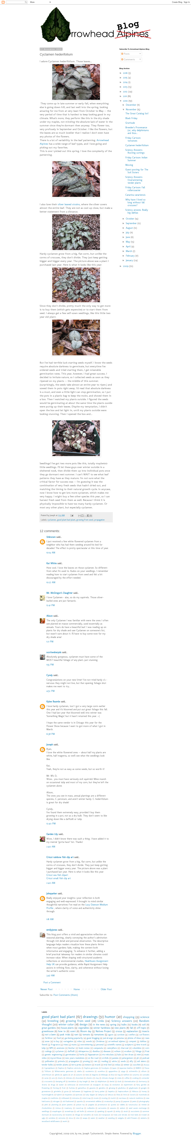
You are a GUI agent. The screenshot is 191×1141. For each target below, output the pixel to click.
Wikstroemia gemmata (64, 1071)
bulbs (124, 1024)
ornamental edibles (93, 1101)
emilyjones (51, 929)
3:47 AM (50, 975)
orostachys (108, 1101)
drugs (53, 1085)
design (84, 1024)
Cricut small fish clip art (58, 878)
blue (112, 1075)
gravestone (46, 1091)
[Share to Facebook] (88, 515)
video (79, 1041)
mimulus (75, 1098)
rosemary (68, 1108)
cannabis (145, 1075)
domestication (130, 1081)
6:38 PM (50, 734)
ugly (43, 1118)
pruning (86, 1061)
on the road (93, 1058)
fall (131, 1027)
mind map (86, 1098)
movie (96, 1098)
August (130, 227)
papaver (126, 1101)
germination (71, 1054)
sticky (118, 1111)
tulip (44, 1048)
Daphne (61, 1068)
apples (65, 1075)
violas (117, 1064)
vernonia (61, 1118)
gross (66, 1091)
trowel (144, 1115)
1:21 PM (49, 641)
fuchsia (72, 1088)
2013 (125, 86)
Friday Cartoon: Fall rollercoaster (135, 189)
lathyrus (101, 1095)
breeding (52, 1021)
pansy (118, 1101)
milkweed (65, 1098)
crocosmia (48, 1081)
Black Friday (131, 118)
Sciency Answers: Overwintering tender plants (134, 180)
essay (106, 1085)
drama (44, 1085)
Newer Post (46, 989)
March (129, 251)
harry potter (100, 1091)
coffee (126, 1078)
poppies (91, 1105)
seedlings (45, 1111)
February (130, 255)
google (144, 1088)
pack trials (65, 1034)
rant (76, 1034)
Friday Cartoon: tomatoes (133, 139)
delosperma (83, 1051)
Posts (126, 53)
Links (101, 1021)
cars (53, 1078)
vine (77, 1118)
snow (47, 1041)
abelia (79, 1071)
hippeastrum (93, 1054)
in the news (99, 1024)
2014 (125, 82)
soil (144, 1024)
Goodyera (105, 1068)
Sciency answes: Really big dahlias (136, 211)
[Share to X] (85, 515)
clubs (119, 1078)
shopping (128, 1017)
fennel (44, 1044)
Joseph (49, 744)
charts (60, 1078)
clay (97, 1078)
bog (119, 1075)
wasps (85, 1118)
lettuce (110, 1095)
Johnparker (51, 893)
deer (92, 1081)
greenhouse (48, 1031)
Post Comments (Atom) (65, 995)
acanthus (101, 1071)
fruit (64, 1088)
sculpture (129, 1044)
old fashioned (68, 1101)
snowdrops (69, 1111)
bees (87, 1075)
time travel (141, 1044)
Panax (147, 1068)
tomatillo (87, 1115)
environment (84, 1085)
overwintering (86, 1044)
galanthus (82, 1088)
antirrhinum (46, 1075)
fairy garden (141, 1085)
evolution (116, 1085)
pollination (49, 1061)
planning (54, 1105)
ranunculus (133, 1105)
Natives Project (103, 1031)
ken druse (129, 1054)
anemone (60, 1048)
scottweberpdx (53, 652)
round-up (79, 1108)
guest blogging (93, 1038)
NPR (51, 1048)
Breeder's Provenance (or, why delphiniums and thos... (137, 130)
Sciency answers (121, 1021)
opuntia (80, 1101)
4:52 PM (50, 691)
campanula (98, 1048)
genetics (102, 1088)
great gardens (49, 1027)
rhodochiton (47, 1108)
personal (100, 1044)
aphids (57, 1075)
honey (144, 1091)
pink (46, 1105)
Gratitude (130, 122)
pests (134, 1101)
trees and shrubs (120, 1115)
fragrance (55, 1044)
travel (97, 1064)
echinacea (71, 1085)
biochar (71, 1048)
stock (126, 1111)
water (93, 1118)
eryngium (97, 1085)
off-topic (141, 1027)
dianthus (96, 1051)
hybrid (59, 1095)
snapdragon (56, 1111)
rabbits (122, 1105)
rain (95, 1061)
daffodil (71, 1051)
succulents (135, 1111)
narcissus (122, 1098)
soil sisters (141, 1061)
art (72, 1075)
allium (144, 1071)
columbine (136, 1048)
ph (138, 1058)
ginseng (112, 1088)
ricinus (58, 1108)
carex (46, 1078)
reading (104, 1061)
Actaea (146, 1065)
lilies (118, 1095)
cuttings (48, 1051)
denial (112, 1081)
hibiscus (135, 1091)
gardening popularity (74, 1038)
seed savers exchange (138, 1108)
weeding (111, 1118)
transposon (105, 1115)
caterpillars (112, 1048)
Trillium (47, 1071)
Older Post (106, 989)
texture (88, 1064)
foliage (138, 1051)
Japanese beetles (126, 1068)
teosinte (69, 1115)
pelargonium (127, 1058)
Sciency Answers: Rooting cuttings (135, 151)
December (131, 104)
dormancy (143, 1081)
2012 (125, 91)
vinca (71, 1118)
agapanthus (112, 1071)
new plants (120, 1027)
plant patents (67, 1105)
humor (110, 1016)
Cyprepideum (49, 1068)
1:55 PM (50, 664)
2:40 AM (50, 846)
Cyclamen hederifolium (137, 145)
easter (61, 1085)
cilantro (89, 1078)
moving (104, 1098)
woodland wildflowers (51, 1121)
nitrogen (56, 1101)
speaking (100, 1111)
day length (83, 1081)
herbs (82, 1054)
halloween (76, 1091)
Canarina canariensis (135, 194)
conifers (131, 1034)
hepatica (111, 1091)
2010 (125, 100)
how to (62, 1031)
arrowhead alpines (116, 1041)
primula (61, 1061)
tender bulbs (47, 1064)
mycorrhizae (55, 1058)
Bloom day (85, 1031)
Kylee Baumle (53, 701)
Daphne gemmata (91, 1068)
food (59, 1038)
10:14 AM (50, 552)
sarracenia (102, 1108)
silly (131, 1061)
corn (147, 1048)
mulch (113, 1098)
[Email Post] (72, 515)
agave (110, 1034)
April (128, 246)
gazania (93, 1088)
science (144, 1017)
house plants (67, 1027)
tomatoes (99, 1034)
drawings (90, 1016)
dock (119, 1081)
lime (125, 1095)
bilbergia (104, 1075)
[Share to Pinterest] (90, 515)
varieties (51, 1118)
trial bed (107, 1064)
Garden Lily (52, 834)
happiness (87, 1091)
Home (77, 989)
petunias (120, 1038)
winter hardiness (101, 1027)
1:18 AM (50, 919)
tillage (77, 1115)
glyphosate (133, 1088)
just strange (108, 1038)
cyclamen (51, 519)
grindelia (57, 1091)
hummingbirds (47, 1095)
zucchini (136, 1064)
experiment (128, 1085)
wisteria (144, 1118)
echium (117, 1051)
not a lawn (50, 1034)
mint (139, 1054)
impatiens (68, 1095)
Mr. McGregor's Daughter (59, 592)
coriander (145, 1078)
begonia (95, 1075)
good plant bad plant (66, 519)
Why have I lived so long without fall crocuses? (135, 202)
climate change (108, 1078)
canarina (135, 1075)
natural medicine (136, 1098)
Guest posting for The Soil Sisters (136, 171)
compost (132, 1041)
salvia (114, 1061)
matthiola (54, 1098)
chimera (69, 1078)
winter (126, 1064)
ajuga (123, 1071)
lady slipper (90, 1095)
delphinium (102, 1081)
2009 (126, 266)
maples (44, 1098)
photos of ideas (134, 1038)
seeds (123, 1061)
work (65, 1121)
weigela (121, 1118)
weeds (89, 1041)
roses (147, 1038)
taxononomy (57, 1115)
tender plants (62, 1064)
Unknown (51, 537)
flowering (45, 1088)
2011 (125, 96)
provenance (102, 1105)
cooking (135, 1078)
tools (96, 1115)
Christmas (100, 1041)
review (144, 1105)
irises (66, 1044)
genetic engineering (53, 1054)
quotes (113, 1105)
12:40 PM (51, 823)
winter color (66, 1024)
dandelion (72, 1081)
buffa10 (126, 1075)
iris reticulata (108, 1054)
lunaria (133, 1095)
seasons (113, 1108)
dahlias (143, 1041)
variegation (68, 1041)
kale (119, 1054)
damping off (60, 1081)
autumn (79, 1075)
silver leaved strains (69, 204)
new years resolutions (74, 1058)
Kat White (51, 563)
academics (90, 1071)
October (130, 218)
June (128, 237)
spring (113, 1024)
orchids (105, 1058)
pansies (115, 1058)
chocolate (79, 1078)
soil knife (80, 1111)
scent (73, 1031)
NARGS (138, 1068)
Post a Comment (52, 982)
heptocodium (123, 1091)
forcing (56, 1088)
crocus (119, 1031)
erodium (128, 1051)
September (131, 223)
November (131, 109)
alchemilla (133, 1071)
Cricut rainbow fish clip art (60, 857)
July (128, 232)
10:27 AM (50, 582)
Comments (129, 59)
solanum (90, 1111)
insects (145, 1031)
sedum (122, 1108)
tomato (86, 1034)
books (135, 1024)
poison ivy (80, 1105)
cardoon (120, 1034)
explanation (132, 1031)
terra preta (76, 1064)
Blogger (137, 1133)
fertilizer (49, 1038)
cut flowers (144, 1034)
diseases (106, 1051)
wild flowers (132, 1118)
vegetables (83, 1027)
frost (147, 1051)
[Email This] (79, 515)
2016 (125, 73)
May (128, 241)
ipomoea (79, 1095)
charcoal (124, 1048)
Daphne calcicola (74, 1068)
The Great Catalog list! (136, 113)
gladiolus (122, 1088)
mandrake (143, 1095)
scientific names (114, 1044)
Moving (129, 165)
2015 (125, 77)
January (130, 260)
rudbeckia (91, 1108)
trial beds (134, 1115)
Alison (49, 615)
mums (74, 1044)
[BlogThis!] (82, 515)
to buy (56, 1041)
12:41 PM (50, 605)
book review (84, 1048)
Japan (114, 1068)
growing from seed (84, 519)
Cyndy (49, 675)
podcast (146, 1058)
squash (110, 1111)
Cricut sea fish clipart (57, 875)
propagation (99, 519)
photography (144, 1101)
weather (101, 1118)
